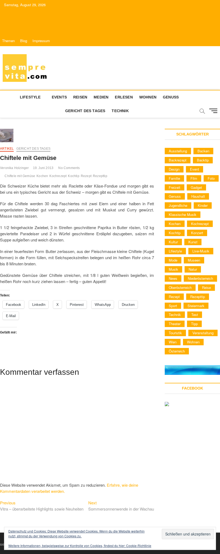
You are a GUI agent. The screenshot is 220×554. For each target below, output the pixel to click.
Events (59, 97)
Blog (23, 40)
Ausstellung (178, 150)
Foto (211, 178)
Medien (101, 97)
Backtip (203, 160)
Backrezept (177, 160)
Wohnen (147, 97)
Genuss (171, 97)
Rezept (86, 176)
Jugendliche (178, 205)
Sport (173, 305)
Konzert (197, 232)
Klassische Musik (182, 214)
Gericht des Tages (85, 111)
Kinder (203, 205)
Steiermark (196, 305)
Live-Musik (200, 251)
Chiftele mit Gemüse (20, 176)
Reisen (80, 97)
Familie (174, 178)
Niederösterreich (200, 278)
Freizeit (174, 187)
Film (193, 178)
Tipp (194, 323)
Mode (173, 260)
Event (194, 169)
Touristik (175, 332)
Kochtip (73, 176)
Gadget (196, 187)
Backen (203, 150)
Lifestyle (30, 97)
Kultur (173, 241)
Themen (8, 40)
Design (174, 169)
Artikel (7, 149)
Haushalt (198, 196)
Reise (206, 287)
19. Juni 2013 (43, 168)
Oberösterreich (180, 287)
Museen (194, 260)
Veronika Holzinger (14, 168)
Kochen (42, 176)
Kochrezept (58, 176)
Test (194, 314)
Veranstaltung (203, 332)
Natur (193, 269)
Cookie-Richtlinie (138, 545)
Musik (173, 269)
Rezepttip (100, 176)
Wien (173, 341)
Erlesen (124, 97)
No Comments (69, 168)
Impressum (41, 40)
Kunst (192, 241)
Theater (175, 323)
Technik (120, 111)
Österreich (177, 351)
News (173, 278)
